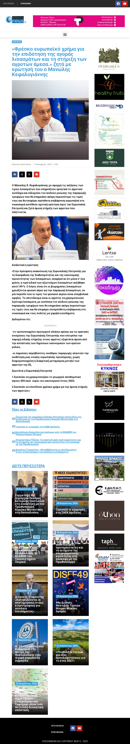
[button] (65, 34)
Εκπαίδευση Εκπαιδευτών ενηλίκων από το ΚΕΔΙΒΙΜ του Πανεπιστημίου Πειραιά (46, 433)
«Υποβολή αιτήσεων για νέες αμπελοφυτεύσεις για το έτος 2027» (70, 656)
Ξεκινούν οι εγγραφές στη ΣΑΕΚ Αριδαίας (38, 427)
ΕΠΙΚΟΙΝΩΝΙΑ (26, 3)
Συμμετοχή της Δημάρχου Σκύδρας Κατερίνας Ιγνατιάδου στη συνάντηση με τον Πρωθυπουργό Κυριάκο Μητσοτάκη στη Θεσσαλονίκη (48, 419)
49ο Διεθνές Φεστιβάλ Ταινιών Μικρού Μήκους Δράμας (68, 607)
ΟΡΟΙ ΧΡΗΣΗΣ (8, 3)
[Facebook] (118, 4)
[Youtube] (125, 4)
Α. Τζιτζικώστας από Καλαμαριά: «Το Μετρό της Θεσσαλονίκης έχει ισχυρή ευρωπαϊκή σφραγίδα (29, 653)
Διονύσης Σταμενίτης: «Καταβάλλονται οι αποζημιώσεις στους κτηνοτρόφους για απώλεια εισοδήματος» (46, 450)
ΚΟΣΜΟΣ (17, 42)
